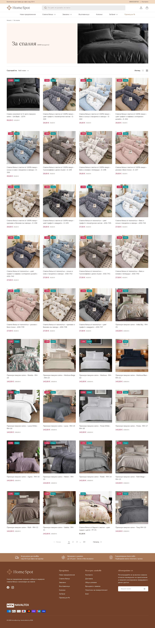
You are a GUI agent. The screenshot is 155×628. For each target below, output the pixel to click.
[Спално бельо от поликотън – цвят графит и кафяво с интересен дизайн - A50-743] (23, 251)
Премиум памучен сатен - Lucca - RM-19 (59, 426)
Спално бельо (47, 14)
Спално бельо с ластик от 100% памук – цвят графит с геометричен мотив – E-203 (58, 116)
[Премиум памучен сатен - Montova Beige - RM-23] (59, 355)
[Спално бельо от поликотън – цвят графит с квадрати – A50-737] (95, 304)
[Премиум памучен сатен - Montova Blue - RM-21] (131, 355)
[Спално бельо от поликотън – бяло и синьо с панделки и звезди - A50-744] (131, 200)
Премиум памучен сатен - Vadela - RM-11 (58, 528)
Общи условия (91, 582)
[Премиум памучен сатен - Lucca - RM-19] (59, 406)
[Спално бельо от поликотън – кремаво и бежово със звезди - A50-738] (59, 304)
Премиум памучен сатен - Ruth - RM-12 (22, 527)
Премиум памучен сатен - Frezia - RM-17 (131, 426)
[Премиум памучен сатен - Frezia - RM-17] (131, 406)
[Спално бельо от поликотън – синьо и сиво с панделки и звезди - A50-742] (59, 251)
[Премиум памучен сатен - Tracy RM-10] (131, 507)
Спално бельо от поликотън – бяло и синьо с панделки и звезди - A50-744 (130, 221)
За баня (112, 14)
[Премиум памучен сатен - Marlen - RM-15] (59, 456)
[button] (147, 7)
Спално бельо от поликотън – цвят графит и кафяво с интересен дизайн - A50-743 (22, 274)
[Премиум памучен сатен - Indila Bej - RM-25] (131, 304)
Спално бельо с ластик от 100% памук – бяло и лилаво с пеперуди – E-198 (94, 168)
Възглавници (84, 14)
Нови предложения (28, 14)
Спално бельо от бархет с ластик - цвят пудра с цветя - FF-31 (94, 528)
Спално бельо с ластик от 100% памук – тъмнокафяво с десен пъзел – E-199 (58, 168)
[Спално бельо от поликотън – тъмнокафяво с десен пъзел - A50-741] (95, 251)
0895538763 (134, 2)
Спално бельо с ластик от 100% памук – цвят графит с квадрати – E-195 (58, 221)
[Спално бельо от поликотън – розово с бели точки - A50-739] (23, 304)
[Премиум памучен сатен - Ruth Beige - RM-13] (131, 456)
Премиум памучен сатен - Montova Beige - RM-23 (59, 376)
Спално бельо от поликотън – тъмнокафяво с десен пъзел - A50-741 (94, 272)
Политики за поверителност (96, 590)
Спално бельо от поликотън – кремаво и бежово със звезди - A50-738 (59, 325)
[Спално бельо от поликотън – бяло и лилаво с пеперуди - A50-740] (131, 251)
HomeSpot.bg (15, 620)
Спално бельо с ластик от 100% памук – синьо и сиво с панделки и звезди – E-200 (22, 170)
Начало (9, 20)
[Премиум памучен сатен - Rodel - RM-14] (95, 456)
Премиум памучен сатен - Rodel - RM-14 (95, 477)
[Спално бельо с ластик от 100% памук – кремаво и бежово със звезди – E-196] (23, 200)
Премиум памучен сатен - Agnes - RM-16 (23, 477)
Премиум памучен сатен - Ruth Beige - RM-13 (130, 478)
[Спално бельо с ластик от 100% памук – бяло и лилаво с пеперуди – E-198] (95, 147)
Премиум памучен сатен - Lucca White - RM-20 (22, 427)
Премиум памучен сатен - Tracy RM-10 (130, 527)
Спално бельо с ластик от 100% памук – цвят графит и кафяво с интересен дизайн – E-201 (131, 116)
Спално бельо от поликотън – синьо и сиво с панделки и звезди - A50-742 (58, 272)
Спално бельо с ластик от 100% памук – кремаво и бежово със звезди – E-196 (22, 221)
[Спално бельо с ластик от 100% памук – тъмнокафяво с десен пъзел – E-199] (59, 147)
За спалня (16, 20)
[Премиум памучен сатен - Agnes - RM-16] (23, 456)
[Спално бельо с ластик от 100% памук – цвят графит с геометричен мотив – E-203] (59, 94)
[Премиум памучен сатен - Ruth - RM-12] (23, 507)
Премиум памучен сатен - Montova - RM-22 (95, 376)
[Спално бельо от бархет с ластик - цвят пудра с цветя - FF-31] (95, 507)
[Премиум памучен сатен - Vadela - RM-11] (59, 507)
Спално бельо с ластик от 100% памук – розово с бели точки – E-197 (131, 168)
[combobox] (83, 7)
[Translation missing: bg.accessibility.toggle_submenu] (55, 14)
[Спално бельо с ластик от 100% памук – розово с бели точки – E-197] (131, 147)
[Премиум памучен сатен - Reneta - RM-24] (23, 355)
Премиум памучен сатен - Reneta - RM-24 (22, 376)
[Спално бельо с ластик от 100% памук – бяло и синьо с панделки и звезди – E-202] (95, 94)
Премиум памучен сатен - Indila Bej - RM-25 (131, 325)
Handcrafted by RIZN (27, 620)
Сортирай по (12, 70)
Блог (87, 594)
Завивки (65, 14)
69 (84, 542)
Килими (99, 14)
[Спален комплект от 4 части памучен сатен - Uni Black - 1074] (23, 94)
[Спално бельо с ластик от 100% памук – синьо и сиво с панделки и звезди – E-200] (23, 147)
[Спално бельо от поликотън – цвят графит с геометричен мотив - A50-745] (95, 200)
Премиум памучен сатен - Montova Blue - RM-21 (131, 376)
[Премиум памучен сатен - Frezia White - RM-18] (95, 406)
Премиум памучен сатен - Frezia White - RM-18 (95, 427)
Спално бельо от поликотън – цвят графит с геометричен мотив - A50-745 (95, 221)
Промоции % (129, 14)
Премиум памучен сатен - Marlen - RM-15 (58, 478)
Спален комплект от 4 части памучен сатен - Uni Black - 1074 (21, 115)
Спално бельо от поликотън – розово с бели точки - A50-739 (22, 325)
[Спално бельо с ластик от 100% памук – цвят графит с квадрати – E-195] (59, 200)
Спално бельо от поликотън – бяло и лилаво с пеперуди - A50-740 (129, 272)
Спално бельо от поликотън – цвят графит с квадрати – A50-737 (92, 325)
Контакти (145, 2)
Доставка (89, 579)
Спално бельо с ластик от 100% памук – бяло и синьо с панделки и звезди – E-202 (94, 116)
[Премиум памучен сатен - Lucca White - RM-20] (23, 406)
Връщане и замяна (92, 586)
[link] (57, 542)
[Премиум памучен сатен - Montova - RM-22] (95, 355)
